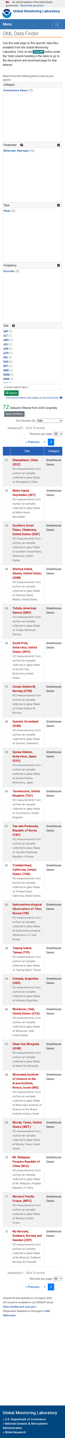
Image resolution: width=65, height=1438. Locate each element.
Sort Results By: (26, 420)
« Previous (33, 442)
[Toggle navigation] (57, 24)
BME (6, 370)
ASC (5, 344)
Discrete (8, 271)
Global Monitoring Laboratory (36, 11)
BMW (6, 374)
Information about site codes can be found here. (33, 397)
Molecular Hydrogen (16, 150)
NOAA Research (15, 1432)
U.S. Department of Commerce (25, 1419)
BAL (5, 357)
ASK (5, 348)
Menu (7, 24)
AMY (6, 340)
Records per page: (41, 434)
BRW (6, 379)
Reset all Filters (14, 413)
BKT (5, 366)
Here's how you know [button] (31, 5)
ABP (5, 331)
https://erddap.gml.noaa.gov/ (19, 1306)
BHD (6, 361)
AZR (6, 353)
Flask (6, 210)
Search (12, 393)
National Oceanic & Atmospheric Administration (25, 1426)
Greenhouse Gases (15, 90)
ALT (5, 335)
